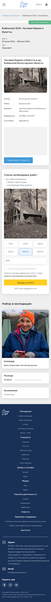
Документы (25, 454)
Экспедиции (25, 412)
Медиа (25, 481)
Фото (25, 485)
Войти (39, 5)
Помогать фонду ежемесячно (22, 269)
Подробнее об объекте (18, 160)
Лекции (25, 499)
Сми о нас (25, 446)
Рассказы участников (25, 428)
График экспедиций (10, 16)
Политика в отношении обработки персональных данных (25, 521)
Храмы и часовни (25, 468)
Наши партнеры (25, 463)
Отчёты (25, 424)
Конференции (25, 503)
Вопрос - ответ (25, 433)
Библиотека (25, 507)
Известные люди (25, 450)
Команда (25, 459)
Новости (25, 512)
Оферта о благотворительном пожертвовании (25, 526)
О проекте (25, 438)
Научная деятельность (25, 494)
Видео (25, 490)
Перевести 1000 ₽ (25, 283)
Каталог (25, 472)
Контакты (25, 530)
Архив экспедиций (25, 420)
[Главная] (24, 3)
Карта (25, 476)
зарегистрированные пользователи (20, 276)
